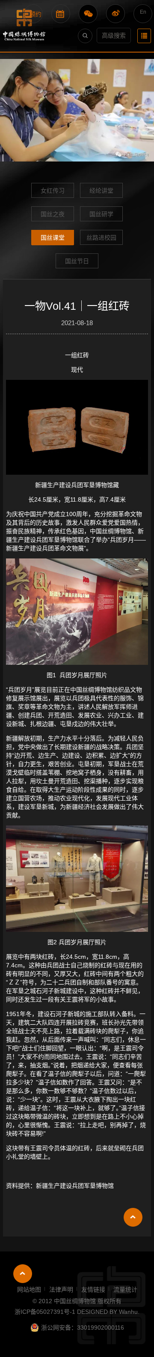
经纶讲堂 (101, 190)
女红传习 (53, 190)
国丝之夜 (53, 214)
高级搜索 (114, 35)
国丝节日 (77, 261)
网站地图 (29, 1289)
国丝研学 (101, 214)
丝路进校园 (101, 237)
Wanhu (128, 1311)
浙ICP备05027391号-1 (46, 1311)
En (143, 12)
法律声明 (61, 1289)
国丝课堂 (53, 237)
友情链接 (93, 1289)
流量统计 (125, 1289)
